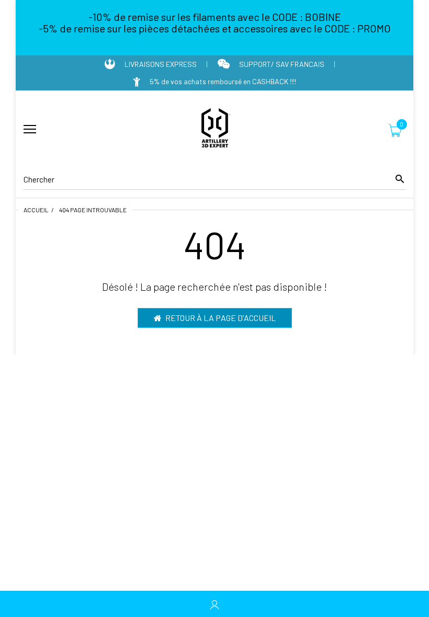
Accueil (36, 209)
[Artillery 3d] (214, 129)
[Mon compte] (214, 604)
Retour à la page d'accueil (220, 318)
